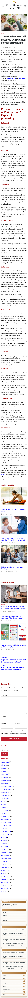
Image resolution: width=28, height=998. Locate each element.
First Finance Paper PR (14, 6)
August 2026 (5, 762)
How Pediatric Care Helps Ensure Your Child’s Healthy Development (13, 539)
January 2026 (5, 783)
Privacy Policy (5, 917)
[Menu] (3, 5)
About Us (4, 912)
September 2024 (6, 831)
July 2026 (4, 765)
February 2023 (5, 879)
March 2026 (4, 777)
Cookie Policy (5, 922)
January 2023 (5, 882)
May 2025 (4, 807)
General (3, 604)
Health (2, 33)
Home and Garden (6, 989)
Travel (4, 994)
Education (5, 981)
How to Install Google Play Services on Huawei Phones (13, 943)
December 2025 (6, 786)
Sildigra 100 (22, 78)
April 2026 (4, 774)
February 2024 (5, 852)
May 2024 (4, 843)
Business (4, 975)
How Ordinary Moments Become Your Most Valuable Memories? (12, 617)
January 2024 (5, 855)
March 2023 (4, 876)
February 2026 (5, 780)
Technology (3, 642)
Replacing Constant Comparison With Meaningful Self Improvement (13, 607)
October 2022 (5, 885)
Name (3, 716)
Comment (4, 695)
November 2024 (6, 825)
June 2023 (4, 873)
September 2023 (6, 867)
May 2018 (4, 891)
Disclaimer (5, 920)
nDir (14, 47)
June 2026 (4, 768)
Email (3, 723)
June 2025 (4, 804)
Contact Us (5, 915)
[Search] (25, 5)
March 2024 (4, 849)
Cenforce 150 (11, 78)
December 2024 (6, 822)
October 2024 (5, 828)
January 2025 (5, 819)
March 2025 (4, 813)
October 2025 (5, 792)
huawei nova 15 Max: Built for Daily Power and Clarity (13, 945)
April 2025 (4, 810)
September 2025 (6, 795)
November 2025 (6, 789)
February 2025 (5, 816)
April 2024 (4, 846)
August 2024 (5, 834)
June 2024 (4, 840)
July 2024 (4, 837)
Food (4, 991)
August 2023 (5, 870)
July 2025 (4, 801)
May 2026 (4, 771)
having (3, 474)
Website (17, 723)
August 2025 (5, 798)
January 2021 (5, 888)
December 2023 (6, 858)
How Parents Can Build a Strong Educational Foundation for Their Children (14, 940)
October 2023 (5, 864)
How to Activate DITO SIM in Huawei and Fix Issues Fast (13, 646)
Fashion (4, 986)
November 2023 (6, 861)
